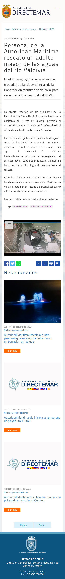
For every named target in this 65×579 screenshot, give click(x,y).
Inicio (7, 29)
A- (45, 263)
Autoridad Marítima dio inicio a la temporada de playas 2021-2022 (32, 419)
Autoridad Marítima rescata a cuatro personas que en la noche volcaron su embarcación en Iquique (28, 338)
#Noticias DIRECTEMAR (41, 206)
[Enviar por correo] (57, 263)
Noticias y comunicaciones (25, 29)
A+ (39, 263)
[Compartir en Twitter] (12, 262)
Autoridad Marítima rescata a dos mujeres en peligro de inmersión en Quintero (32, 498)
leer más (12, 350)
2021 (51, 29)
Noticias (43, 29)
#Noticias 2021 (20, 206)
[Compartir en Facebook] (7, 262)
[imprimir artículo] (51, 263)
